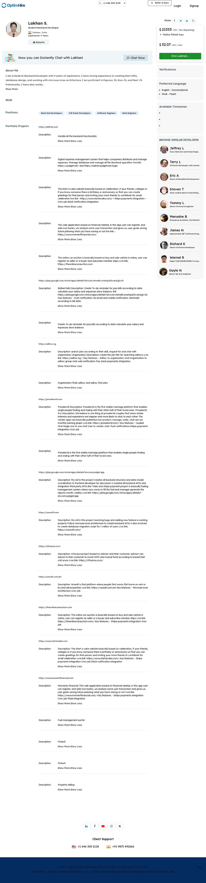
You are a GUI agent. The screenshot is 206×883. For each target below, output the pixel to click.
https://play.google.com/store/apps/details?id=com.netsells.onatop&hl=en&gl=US (81, 280)
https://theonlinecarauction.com (55, 607)
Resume (39, 42)
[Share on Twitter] (181, 20)
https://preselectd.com (50, 399)
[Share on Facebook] (174, 20)
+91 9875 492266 (123, 846)
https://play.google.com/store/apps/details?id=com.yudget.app (71, 472)
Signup (194, 5)
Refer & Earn (160, 2)
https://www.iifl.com (49, 512)
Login (177, 5)
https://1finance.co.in (49, 546)
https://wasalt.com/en (50, 576)
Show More (12, 89)
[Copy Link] (193, 20)
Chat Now (137, 58)
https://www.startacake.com (53, 641)
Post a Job (137, 3)
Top (199, 867)
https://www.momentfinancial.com (56, 678)
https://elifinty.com (48, 127)
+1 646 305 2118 (88, 846)
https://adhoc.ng (47, 344)
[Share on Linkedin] (187, 20)
